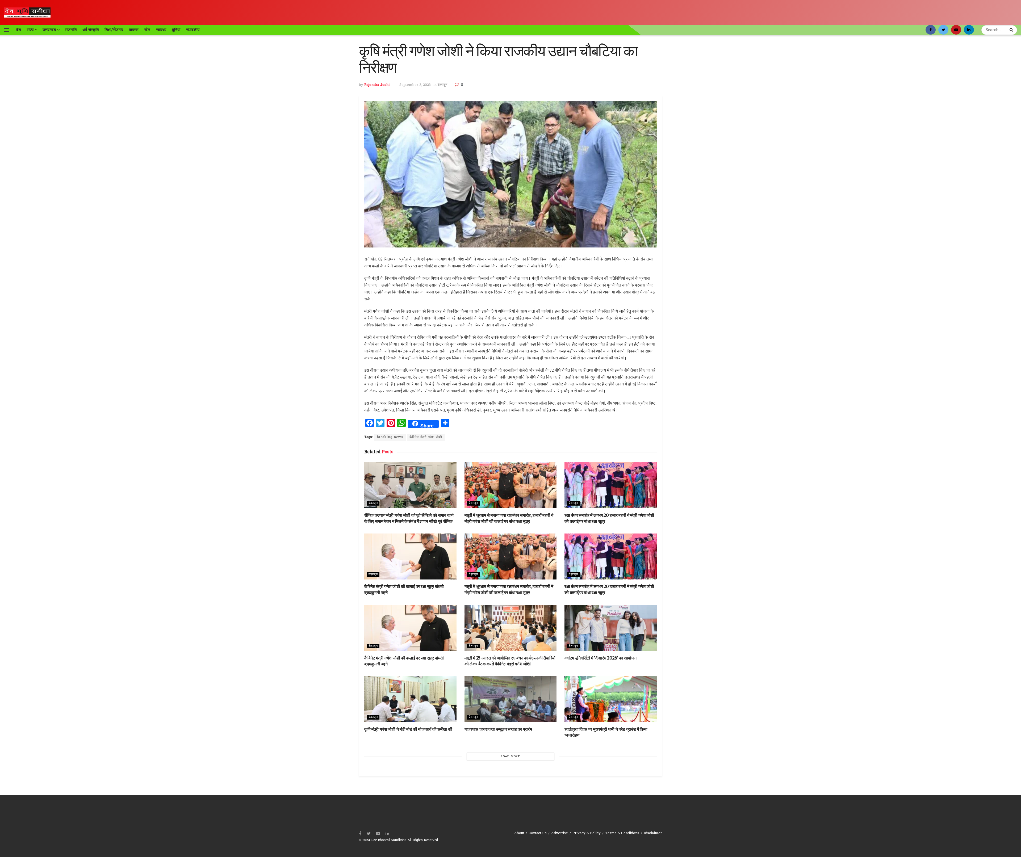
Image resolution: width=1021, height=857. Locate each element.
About (519, 833)
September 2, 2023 (415, 84)
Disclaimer (653, 833)
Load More (510, 756)
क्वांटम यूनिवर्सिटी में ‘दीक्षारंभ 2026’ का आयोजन (600, 658)
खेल (147, 29)
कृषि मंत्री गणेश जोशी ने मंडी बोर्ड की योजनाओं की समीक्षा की (408, 729)
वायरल (134, 29)
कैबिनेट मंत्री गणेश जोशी (425, 437)
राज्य (30, 29)
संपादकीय (192, 29)
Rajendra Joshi (377, 84)
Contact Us (538, 833)
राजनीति (71, 29)
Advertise (559, 833)
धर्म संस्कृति (90, 29)
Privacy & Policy (586, 833)
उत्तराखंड (49, 29)
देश (18, 29)
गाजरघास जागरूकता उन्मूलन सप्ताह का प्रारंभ (498, 729)
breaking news (390, 437)
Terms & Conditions (622, 833)
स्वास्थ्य (161, 29)
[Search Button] (1012, 30)
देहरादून (442, 84)
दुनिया (176, 29)
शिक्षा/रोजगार (113, 29)
